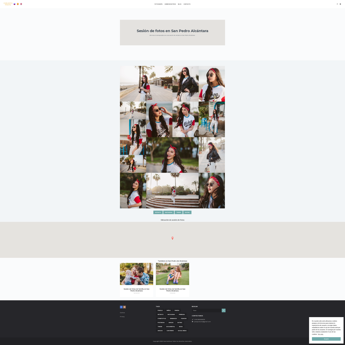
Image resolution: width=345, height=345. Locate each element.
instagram (168, 212)
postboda (161, 322)
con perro (170, 330)
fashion (183, 318)
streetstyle (162, 318)
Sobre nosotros (170, 4)
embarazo (173, 318)
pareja (177, 310)
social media (182, 330)
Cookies (122, 312)
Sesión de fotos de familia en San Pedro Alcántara (136, 290)
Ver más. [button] (320, 334)
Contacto (187, 4)
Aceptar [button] (326, 339)
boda (181, 326)
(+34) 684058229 (199, 319)
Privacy (122, 316)
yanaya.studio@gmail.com (202, 321)
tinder (178, 212)
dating (187, 212)
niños (169, 310)
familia (160, 310)
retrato (158, 212)
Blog (179, 4)
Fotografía (158, 4)
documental (170, 326)
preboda (182, 314)
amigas (171, 322)
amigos (160, 330)
